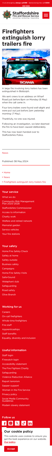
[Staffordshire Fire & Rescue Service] (26, 15)
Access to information (14, 212)
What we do (8, 197)
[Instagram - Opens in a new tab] (10, 423)
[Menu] (45, 15)
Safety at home (10, 256)
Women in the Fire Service (16, 390)
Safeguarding (9, 286)
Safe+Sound (8, 277)
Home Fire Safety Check (15, 251)
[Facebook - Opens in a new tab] (4, 423)
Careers (6, 312)
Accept (11, 449)
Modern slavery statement (16, 405)
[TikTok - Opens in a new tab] (23, 423)
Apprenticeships (11, 329)
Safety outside (9, 260)
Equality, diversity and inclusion (19, 338)
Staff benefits (9, 334)
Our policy (9, 442)
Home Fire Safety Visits (14, 273)
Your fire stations (11, 234)
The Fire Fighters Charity (15, 368)
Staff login (7, 355)
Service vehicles (10, 230)
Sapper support (10, 386)
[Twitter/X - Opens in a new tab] (17, 423)
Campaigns (8, 269)
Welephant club (10, 282)
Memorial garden (11, 225)
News (5, 153)
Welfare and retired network (17, 221)
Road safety (8, 290)
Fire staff (7, 325)
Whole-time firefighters (14, 321)
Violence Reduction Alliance (17, 377)
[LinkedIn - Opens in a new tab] (30, 423)
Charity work (9, 217)
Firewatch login (10, 360)
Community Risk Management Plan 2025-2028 (18, 202)
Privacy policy (9, 394)
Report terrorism (11, 381)
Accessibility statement (14, 364)
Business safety (10, 264)
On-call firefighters (12, 316)
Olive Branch (9, 295)
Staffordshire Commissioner (17, 208)
